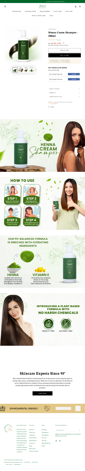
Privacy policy (35, 462)
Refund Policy (33, 440)
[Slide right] (79, 1)
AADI (43, 446)
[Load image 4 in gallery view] (31, 69)
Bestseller (44, 429)
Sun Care (44, 440)
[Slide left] (5, 1)
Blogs (30, 446)
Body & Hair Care (46, 443)
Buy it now (64, 55)
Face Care (44, 437)
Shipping (56, 45)
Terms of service (9, 464)
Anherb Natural (52, 29)
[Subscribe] (80, 430)
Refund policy (27, 462)
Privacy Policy (33, 437)
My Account (32, 448)
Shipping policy (17, 464)
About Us (31, 429)
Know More (42, 393)
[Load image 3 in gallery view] (26, 69)
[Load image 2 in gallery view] (20, 69)
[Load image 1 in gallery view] (15, 69)
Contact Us (32, 443)
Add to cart (64, 50)
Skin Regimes (45, 435)
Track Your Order (33, 451)
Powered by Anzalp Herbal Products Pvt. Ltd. (13, 462)
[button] (5, 6)
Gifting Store (45, 432)
